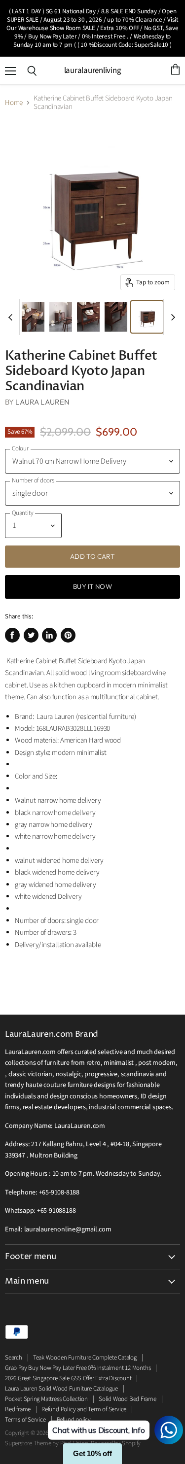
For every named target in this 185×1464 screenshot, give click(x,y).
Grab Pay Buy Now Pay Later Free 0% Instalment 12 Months (77, 1367)
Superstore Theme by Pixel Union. (47, 1443)
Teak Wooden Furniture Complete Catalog (85, 1357)
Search (13, 1357)
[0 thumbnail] (147, 317)
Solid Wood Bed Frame (127, 1399)
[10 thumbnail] (88, 317)
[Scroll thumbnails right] (171, 317)
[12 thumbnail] (116, 317)
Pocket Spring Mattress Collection (46, 1399)
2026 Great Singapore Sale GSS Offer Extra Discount (68, 1378)
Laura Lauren (42, 402)
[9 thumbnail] (60, 317)
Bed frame (18, 1409)
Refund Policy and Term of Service (83, 1409)
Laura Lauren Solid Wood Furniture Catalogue (61, 1388)
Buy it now (92, 586)
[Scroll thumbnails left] (12, 317)
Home (14, 103)
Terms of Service (25, 1419)
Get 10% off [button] (92, 1453)
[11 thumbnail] (33, 317)
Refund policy (74, 1419)
